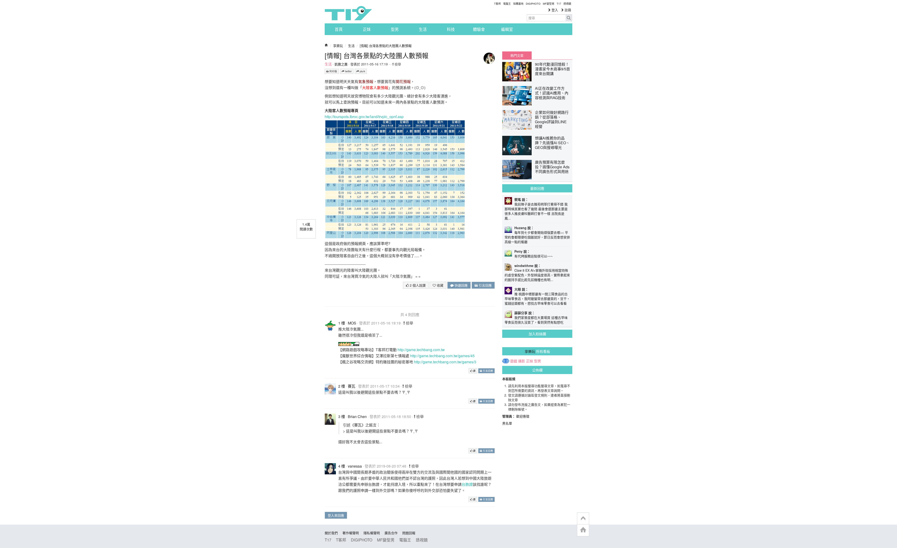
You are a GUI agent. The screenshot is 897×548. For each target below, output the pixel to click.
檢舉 (397, 64)
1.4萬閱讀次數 (306, 226)
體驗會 (479, 29)
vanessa (355, 466)
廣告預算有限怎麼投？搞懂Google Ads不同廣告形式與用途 (552, 166)
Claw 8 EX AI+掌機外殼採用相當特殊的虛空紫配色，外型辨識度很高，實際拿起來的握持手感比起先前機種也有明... (537, 275)
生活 (423, 29)
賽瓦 (351, 386)
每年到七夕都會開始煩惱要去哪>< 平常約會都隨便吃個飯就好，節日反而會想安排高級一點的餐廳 (537, 237)
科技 (451, 29)
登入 (554, 9)
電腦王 (507, 3)
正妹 (367, 29)
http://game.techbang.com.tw (421, 349)
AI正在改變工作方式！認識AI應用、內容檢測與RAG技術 (551, 93)
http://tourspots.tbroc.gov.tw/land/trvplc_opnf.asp (364, 116)
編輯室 (507, 29)
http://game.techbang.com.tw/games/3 (445, 361)
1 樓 (341, 323)
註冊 (567, 9)
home (583, 530)
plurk (362, 71)
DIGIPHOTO (533, 3)
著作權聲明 (350, 532)
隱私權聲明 (371, 532)
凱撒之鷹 (341, 64)
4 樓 (341, 466)
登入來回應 (336, 515)
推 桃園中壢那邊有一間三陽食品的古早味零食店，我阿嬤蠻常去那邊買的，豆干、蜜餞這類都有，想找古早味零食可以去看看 (537, 299)
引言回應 (485, 285)
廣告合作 (391, 532)
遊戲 (513, 361)
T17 (348, 13)
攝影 (521, 361)
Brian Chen (357, 416)
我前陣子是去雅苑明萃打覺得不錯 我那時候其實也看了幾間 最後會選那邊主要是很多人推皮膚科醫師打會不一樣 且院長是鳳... (536, 211)
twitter (348, 71)
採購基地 (518, 3)
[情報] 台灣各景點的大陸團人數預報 (386, 45)
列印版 (333, 71)
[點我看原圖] (395, 178)
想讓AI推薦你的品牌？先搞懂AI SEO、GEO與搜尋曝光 (552, 142)
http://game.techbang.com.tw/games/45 (442, 355)
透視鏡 (567, 3)
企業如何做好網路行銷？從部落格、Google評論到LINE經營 (552, 119)
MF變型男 (548, 3)
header (583, 518)
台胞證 (467, 484)
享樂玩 (338, 45)
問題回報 (408, 532)
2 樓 (341, 386)
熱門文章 (516, 55)
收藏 (439, 285)
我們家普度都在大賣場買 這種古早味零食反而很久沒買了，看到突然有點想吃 (536, 319)
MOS (352, 323)
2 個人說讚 (417, 285)
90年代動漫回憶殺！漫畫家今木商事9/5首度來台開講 (552, 68)
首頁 (339, 29)
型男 (395, 29)
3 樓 (341, 416)
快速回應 (461, 285)
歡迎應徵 (522, 416)
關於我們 (331, 532)
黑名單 (507, 423)
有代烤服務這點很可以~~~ (533, 256)
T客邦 (497, 3)
